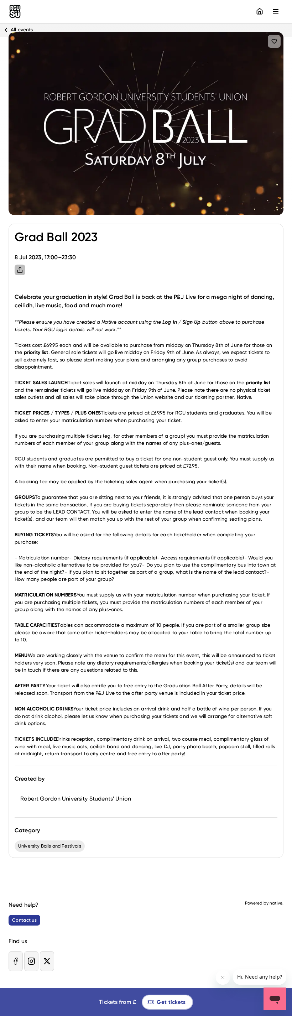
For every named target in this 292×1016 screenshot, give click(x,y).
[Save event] (274, 41)
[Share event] (20, 270)
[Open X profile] (47, 961)
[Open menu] (275, 11)
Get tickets (171, 1002)
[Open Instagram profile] (31, 961)
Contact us (24, 920)
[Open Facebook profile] (16, 961)
